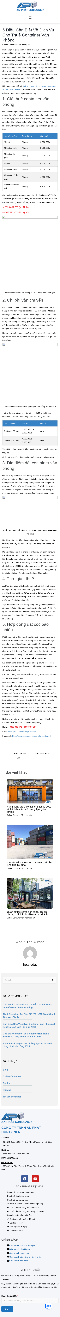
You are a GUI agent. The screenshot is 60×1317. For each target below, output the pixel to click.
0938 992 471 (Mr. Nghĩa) (16, 212)
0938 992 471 (9, 1154)
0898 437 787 (23, 1154)
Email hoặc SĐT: (9, 1296)
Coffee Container (12, 1076)
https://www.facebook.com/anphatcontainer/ (31, 736)
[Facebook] (24, 1178)
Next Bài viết (42, 753)
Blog (5, 1070)
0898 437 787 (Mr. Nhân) (17, 207)
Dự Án (6, 1083)
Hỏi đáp (7, 1090)
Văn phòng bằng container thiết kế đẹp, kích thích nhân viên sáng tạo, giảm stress (29, 809)
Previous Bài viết (19, 754)
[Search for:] (29, 980)
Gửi (7, 1309)
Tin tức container (12, 1097)
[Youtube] (35, 1178)
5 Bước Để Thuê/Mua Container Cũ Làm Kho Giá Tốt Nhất (29, 863)
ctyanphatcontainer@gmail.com (22, 731)
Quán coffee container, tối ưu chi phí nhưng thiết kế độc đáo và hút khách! (27, 913)
